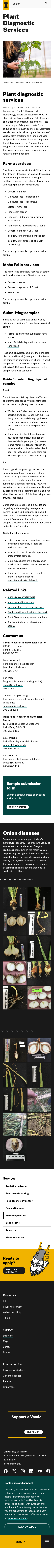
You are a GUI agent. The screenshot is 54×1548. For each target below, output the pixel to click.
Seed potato (13, 1222)
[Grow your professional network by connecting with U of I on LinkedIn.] (31, 1471)
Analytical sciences (17, 1186)
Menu (18, 1541)
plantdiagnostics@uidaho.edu (23, 580)
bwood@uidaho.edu (13, 685)
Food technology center (19, 1201)
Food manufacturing (17, 1193)
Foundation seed (15, 1208)
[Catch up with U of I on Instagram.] (23, 1471)
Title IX (7, 1318)
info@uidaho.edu (12, 1463)
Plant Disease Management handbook (27, 617)
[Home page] (6, 5)
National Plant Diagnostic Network (26, 607)
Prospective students (14, 1370)
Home (5, 82)
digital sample (20, 251)
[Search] (46, 3)
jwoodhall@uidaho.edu (14, 667)
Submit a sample (17, 807)
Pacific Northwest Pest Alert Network (27, 612)
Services (20, 82)
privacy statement (17, 1518)
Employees (9, 1387)
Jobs (5, 1301)
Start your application (12, 1270)
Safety (6, 1347)
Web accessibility (12, 1312)
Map (5, 1341)
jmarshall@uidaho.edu (14, 745)
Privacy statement (12, 1306)
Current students (12, 1375)
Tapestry (11, 1230)
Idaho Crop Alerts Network (21, 597)
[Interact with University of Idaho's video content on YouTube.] (40, 1471)
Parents (7, 1381)
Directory (8, 1335)
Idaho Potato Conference (21, 602)
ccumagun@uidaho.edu (15, 706)
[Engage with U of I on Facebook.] (6, 1471)
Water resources (15, 1237)
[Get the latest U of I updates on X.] (14, 1471)
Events (6, 1352)
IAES (12, 82)
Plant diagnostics (16, 1215)
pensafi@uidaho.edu (13, 762)
